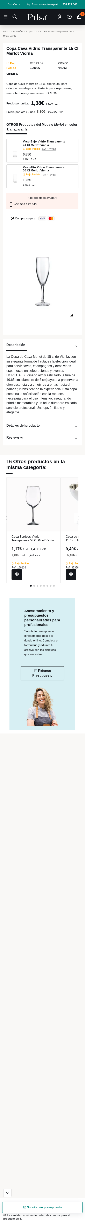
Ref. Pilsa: (37, 63)
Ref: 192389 (49, 175)
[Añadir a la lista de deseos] (7, 1193)
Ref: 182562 (49, 149)
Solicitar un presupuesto (44, 1207)
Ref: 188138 (19, 567)
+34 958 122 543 (25, 204)
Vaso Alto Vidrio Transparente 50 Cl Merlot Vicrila (43, 168)
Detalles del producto (23, 425)
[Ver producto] (17, 574)
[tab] (42, 346)
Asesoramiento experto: (54, 4)
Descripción (15, 345)
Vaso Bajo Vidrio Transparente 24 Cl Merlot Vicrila (44, 143)
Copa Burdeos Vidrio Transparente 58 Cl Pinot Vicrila (33, 538)
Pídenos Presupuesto (42, 673)
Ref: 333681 (73, 567)
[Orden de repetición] (69, 17)
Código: (63, 63)
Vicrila (12, 74)
